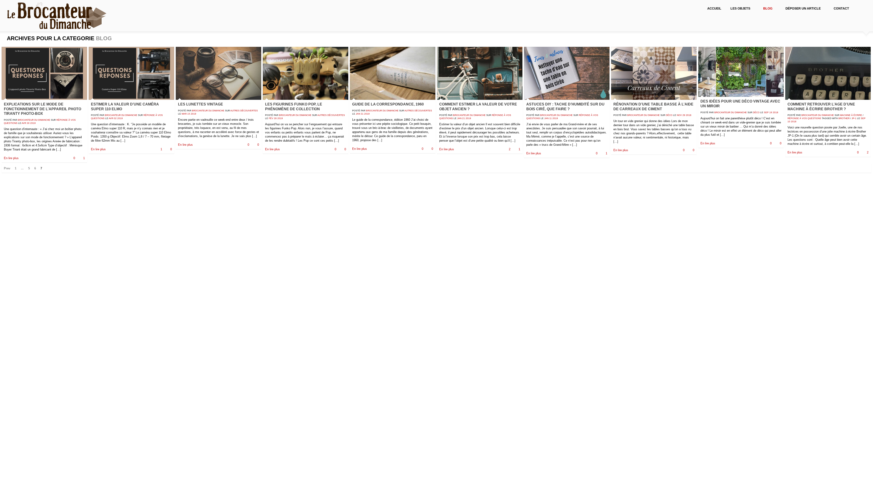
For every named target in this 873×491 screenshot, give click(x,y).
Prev (7, 168)
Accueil (714, 8)
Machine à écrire (851, 115)
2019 (33, 123)
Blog (766, 8)
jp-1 (854, 118)
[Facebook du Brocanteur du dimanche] (861, 9)
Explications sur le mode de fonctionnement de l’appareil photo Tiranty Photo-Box (42, 109)
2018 (688, 115)
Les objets (738, 8)
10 (789, 121)
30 (28, 123)
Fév (271, 118)
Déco (669, 115)
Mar (184, 114)
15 (188, 114)
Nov (679, 115)
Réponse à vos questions (804, 118)
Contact (841, 8)
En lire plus (11, 158)
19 (770, 112)
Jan (358, 114)
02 (115, 118)
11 (550, 118)
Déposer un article (801, 8)
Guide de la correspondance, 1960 (388, 104)
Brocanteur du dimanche (34, 120)
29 (683, 115)
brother (844, 118)
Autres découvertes (244, 110)
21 (463, 118)
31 (362, 114)
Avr (24, 123)
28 (275, 118)
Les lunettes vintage (200, 104)
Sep (766, 112)
